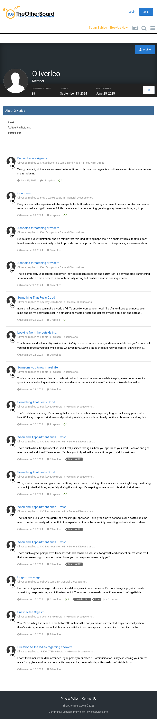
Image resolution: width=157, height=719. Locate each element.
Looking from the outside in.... (37, 332)
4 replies (54, 215)
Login (132, 11)
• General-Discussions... (79, 197)
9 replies (54, 319)
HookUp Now (114, 27)
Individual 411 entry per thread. (87, 162)
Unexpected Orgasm (31, 612)
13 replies (49, 180)
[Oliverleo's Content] (149, 90)
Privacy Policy (69, 698)
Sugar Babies (93, 27)
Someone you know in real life (37, 367)
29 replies (55, 634)
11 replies (55, 599)
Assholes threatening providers (38, 228)
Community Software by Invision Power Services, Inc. (78, 711)
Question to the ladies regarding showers (45, 647)
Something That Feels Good (36, 297)
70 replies (55, 669)
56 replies (55, 250)
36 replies (55, 354)
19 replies (55, 389)
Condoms (24, 193)
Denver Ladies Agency (32, 158)
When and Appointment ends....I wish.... (43, 437)
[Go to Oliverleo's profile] (11, 161)
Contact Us (89, 698)
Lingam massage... (29, 577)
